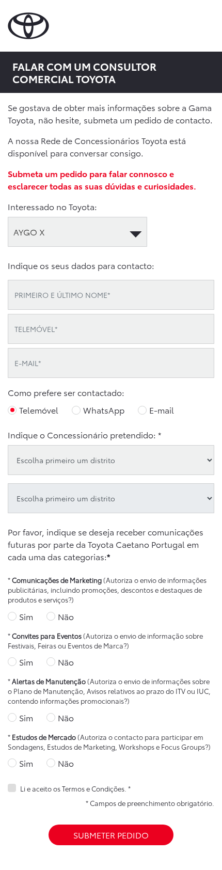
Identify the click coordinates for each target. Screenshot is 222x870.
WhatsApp (103, 410)
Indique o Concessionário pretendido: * (84, 434)
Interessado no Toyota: (52, 206)
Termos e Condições (93, 788)
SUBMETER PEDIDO (111, 835)
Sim (26, 616)
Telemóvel (38, 410)
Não (66, 616)
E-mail (161, 410)
